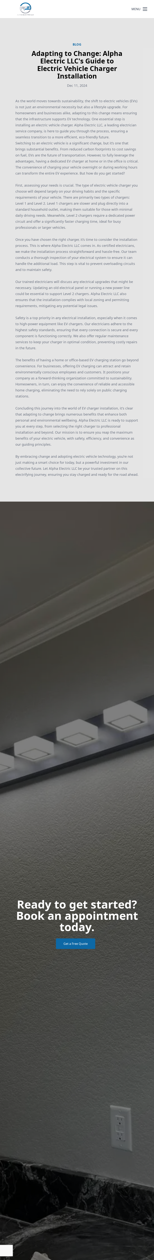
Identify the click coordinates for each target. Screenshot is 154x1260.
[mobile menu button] (144, 9)
